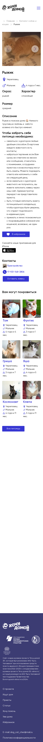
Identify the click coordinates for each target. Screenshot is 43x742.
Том (5, 320)
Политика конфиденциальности (19, 738)
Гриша (7, 361)
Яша (26, 361)
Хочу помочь (9, 711)
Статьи (6, 706)
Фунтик (28, 320)
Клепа (27, 401)
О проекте (8, 689)
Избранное (8, 722)
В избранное (17, 234)
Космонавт (10, 401)
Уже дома (7, 717)
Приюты (7, 700)
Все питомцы (13, 428)
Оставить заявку (15, 279)
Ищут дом (8, 694)
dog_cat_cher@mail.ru (21, 732)
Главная (11, 21)
